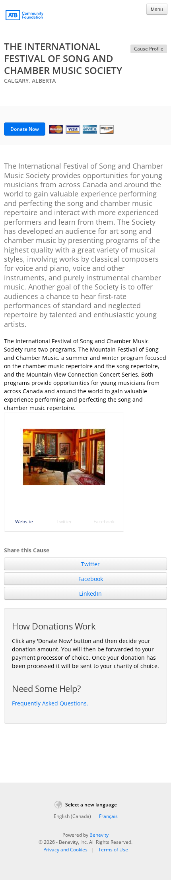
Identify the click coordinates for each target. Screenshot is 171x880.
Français (108, 816)
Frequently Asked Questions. (50, 703)
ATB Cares (24, 16)
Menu (157, 9)
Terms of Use (113, 849)
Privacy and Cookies (65, 849)
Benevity (99, 834)
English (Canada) (72, 816)
